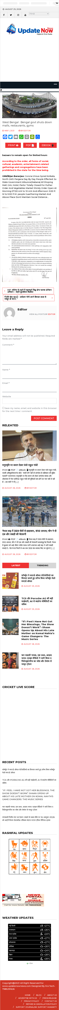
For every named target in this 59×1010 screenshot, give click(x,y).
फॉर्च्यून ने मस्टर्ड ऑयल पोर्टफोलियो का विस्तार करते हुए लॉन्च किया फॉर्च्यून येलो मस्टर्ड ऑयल (38, 578)
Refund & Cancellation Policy (41, 1004)
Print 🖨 (13, 145)
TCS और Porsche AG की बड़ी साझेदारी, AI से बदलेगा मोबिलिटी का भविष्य (37, 601)
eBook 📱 (48, 145)
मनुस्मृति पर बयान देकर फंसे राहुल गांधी (20, 465)
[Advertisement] (29, 62)
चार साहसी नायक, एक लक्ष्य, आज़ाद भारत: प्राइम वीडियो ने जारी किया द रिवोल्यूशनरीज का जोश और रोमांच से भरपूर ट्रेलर (36, 659)
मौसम (31, 963)
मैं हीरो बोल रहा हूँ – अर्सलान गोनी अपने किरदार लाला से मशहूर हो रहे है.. (25, 298)
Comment (8, 345)
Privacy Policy (31, 1001)
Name (6, 369)
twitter (10, 15)
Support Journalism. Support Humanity (36, 1007)
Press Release (50, 998)
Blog (39, 995)
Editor (27, 131)
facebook (3, 15)
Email (5, 383)
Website (6, 396)
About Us (52, 995)
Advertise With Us (27, 998)
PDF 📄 (30, 145)
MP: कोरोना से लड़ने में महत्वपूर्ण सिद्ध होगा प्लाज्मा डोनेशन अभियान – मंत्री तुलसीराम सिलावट (29, 291)
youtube (25, 15)
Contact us (51, 1001)
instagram (18, 15)
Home (28, 995)
